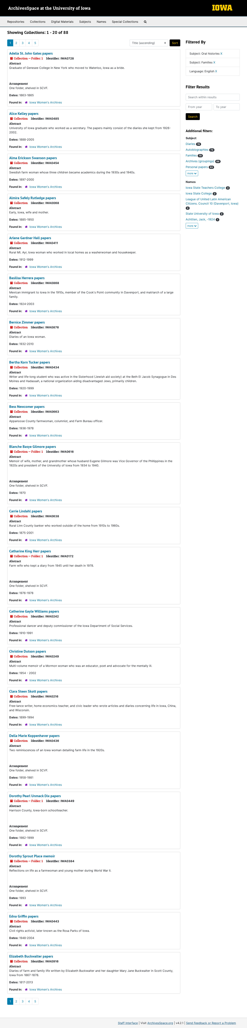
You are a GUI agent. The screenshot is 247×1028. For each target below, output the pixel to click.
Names (101, 21)
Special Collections (125, 21)
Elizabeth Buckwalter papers (31, 956)
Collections (37, 21)
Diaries (193, 144)
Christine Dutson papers (27, 651)
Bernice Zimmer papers (27, 322)
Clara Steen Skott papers (28, 691)
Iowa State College (200, 193)
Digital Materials (62, 21)
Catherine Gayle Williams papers (34, 611)
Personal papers (199, 167)
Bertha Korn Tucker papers (29, 362)
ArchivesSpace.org (160, 1023)
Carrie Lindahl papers (25, 511)
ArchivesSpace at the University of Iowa (49, 8)
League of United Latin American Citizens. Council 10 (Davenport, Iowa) (212, 203)
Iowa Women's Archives (45, 102)
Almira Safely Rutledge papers (32, 198)
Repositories (15, 21)
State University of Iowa (204, 213)
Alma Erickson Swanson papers (33, 158)
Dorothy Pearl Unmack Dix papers (35, 796)
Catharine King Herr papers (30, 551)
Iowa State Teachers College (207, 187)
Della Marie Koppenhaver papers (34, 735)
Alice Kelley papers (23, 113)
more (190, 173)
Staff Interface (128, 1023)
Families (194, 155)
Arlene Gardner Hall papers (30, 238)
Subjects (85, 21)
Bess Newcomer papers (26, 406)
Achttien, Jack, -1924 (202, 219)
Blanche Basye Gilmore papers (32, 446)
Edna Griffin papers (23, 916)
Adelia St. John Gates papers (31, 53)
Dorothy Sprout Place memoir (32, 856)
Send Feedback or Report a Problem (211, 1023)
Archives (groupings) (202, 161)
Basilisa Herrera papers (26, 278)
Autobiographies (199, 149)
